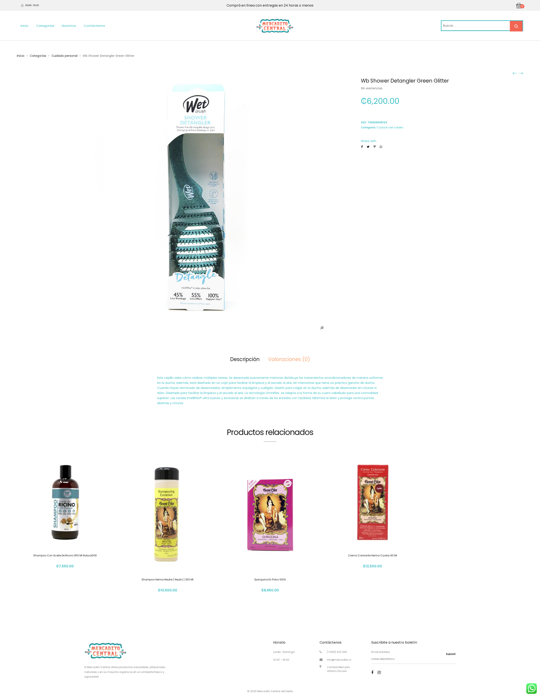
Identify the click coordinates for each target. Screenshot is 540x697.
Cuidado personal (64, 56)
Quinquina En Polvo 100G (270, 579)
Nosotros (69, 25)
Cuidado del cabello (390, 127)
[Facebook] (372, 672)
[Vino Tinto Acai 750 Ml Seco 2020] (515, 73)
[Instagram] (379, 672)
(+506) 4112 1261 (337, 652)
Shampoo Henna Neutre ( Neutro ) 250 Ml (167, 579)
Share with (368, 141)
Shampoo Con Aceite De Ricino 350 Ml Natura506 (65, 555)
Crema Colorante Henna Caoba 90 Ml (372, 555)
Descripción (245, 359)
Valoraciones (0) (289, 359)
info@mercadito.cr (339, 660)
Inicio (24, 25)
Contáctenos (94, 25)
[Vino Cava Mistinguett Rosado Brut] (521, 73)
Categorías (45, 25)
